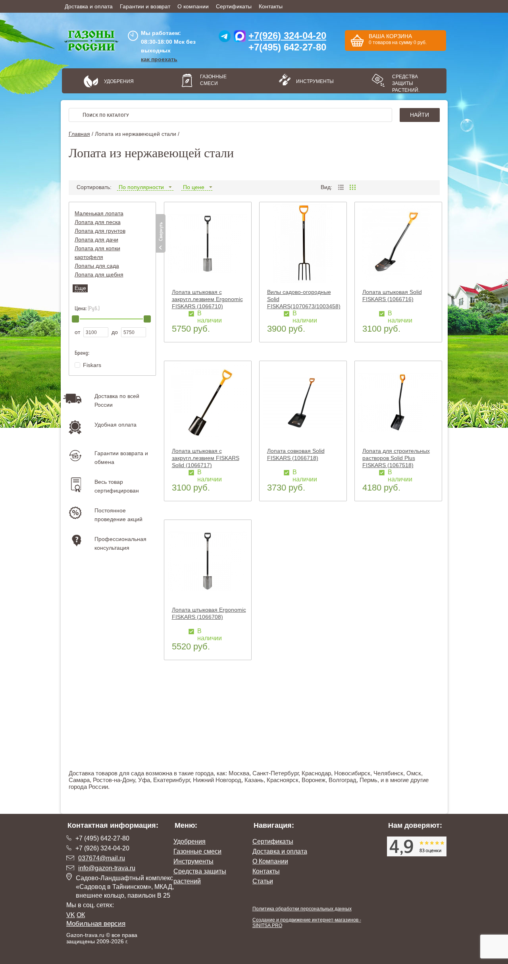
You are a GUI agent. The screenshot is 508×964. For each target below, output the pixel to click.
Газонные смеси (213, 80)
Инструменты (312, 81)
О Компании (270, 861)
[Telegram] (225, 38)
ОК (81, 915)
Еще (80, 288)
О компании (193, 6)
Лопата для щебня (99, 274)
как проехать (159, 59)
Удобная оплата (115, 424)
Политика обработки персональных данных (302, 909)
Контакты (271, 6)
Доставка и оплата (89, 6)
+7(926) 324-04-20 (287, 35)
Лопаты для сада (97, 266)
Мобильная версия (95, 923)
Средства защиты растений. (405, 83)
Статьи (262, 881)
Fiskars (92, 365)
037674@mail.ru (101, 858)
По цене (193, 187)
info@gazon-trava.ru (106, 868)
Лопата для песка (98, 222)
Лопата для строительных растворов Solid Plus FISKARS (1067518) (396, 458)
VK (70, 915)
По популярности (141, 187)
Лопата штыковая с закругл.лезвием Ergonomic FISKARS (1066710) (207, 299)
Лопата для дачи (96, 239)
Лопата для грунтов (100, 231)
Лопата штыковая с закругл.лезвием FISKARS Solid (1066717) (205, 458)
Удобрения (119, 81)
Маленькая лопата (99, 213)
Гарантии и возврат (145, 6)
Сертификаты (234, 6)
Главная (79, 134)
